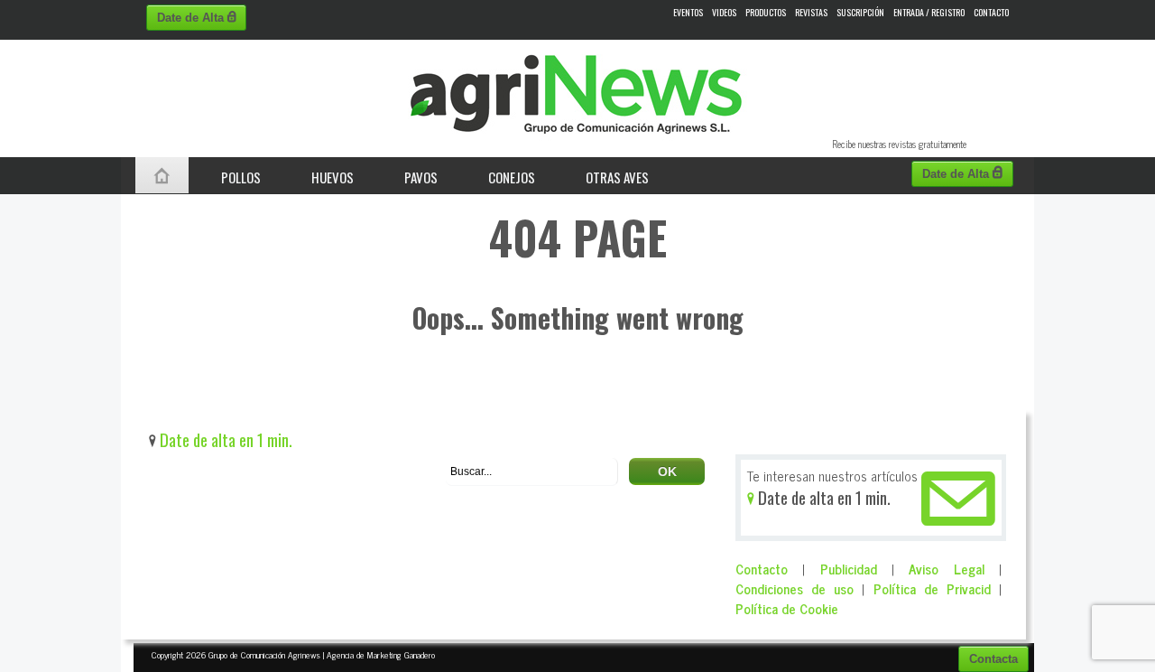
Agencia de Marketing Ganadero (381, 654)
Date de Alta (192, 17)
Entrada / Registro (929, 12)
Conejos (511, 177)
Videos (724, 12)
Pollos (241, 177)
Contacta (993, 659)
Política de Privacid (932, 588)
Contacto (991, 12)
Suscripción (860, 12)
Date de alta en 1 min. (224, 439)
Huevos (332, 177)
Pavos (421, 177)
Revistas (811, 12)
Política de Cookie (786, 608)
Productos (765, 12)
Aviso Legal (946, 568)
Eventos (688, 12)
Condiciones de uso (794, 588)
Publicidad (848, 568)
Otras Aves (617, 177)
